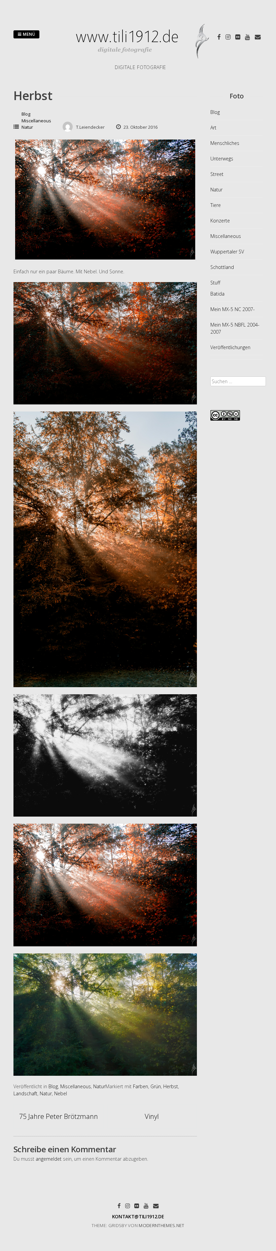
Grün (155, 1086)
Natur (27, 127)
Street (216, 174)
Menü (28, 34)
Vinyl (152, 1116)
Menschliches (224, 143)
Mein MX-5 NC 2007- (232, 309)
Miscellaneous (36, 121)
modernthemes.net (161, 1225)
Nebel (60, 1093)
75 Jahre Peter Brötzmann (58, 1116)
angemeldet (49, 1159)
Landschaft (25, 1093)
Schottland (222, 267)
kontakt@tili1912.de (138, 1216)
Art (213, 127)
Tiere (215, 205)
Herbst (170, 1086)
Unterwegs (221, 158)
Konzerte (220, 220)
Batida (217, 294)
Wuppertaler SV (227, 251)
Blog (26, 114)
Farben (140, 1086)
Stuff (215, 282)
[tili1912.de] (140, 60)
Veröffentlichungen (230, 347)
